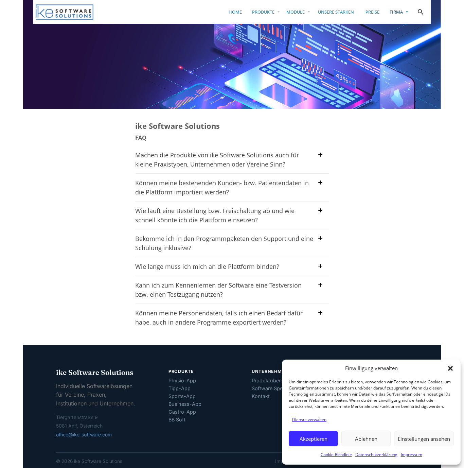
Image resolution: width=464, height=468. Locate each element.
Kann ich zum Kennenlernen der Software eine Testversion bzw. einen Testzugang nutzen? (218, 289)
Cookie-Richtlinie (336, 454)
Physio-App (182, 380)
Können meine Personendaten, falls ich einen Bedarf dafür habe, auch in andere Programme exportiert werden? (219, 317)
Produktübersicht (272, 380)
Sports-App (182, 396)
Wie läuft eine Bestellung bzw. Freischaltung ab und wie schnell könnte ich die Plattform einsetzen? (215, 215)
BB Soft (176, 419)
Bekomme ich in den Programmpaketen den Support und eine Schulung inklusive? (224, 243)
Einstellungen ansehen (424, 438)
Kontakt (261, 396)
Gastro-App (182, 412)
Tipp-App (179, 388)
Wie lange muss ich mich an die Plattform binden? (207, 266)
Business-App (184, 404)
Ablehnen (366, 438)
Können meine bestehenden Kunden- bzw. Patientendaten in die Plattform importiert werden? (222, 187)
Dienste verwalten (309, 419)
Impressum (411, 454)
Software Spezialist (274, 388)
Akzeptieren (313, 438)
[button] (450, 368)
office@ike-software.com (84, 434)
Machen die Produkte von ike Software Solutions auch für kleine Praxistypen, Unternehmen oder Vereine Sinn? (217, 159)
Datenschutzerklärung (376, 454)
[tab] (231, 160)
